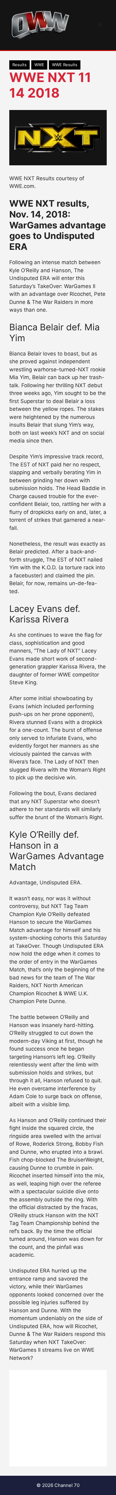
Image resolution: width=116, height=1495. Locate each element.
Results (19, 64)
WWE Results (64, 64)
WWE (39, 64)
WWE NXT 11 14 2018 (50, 85)
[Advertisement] (58, 1418)
